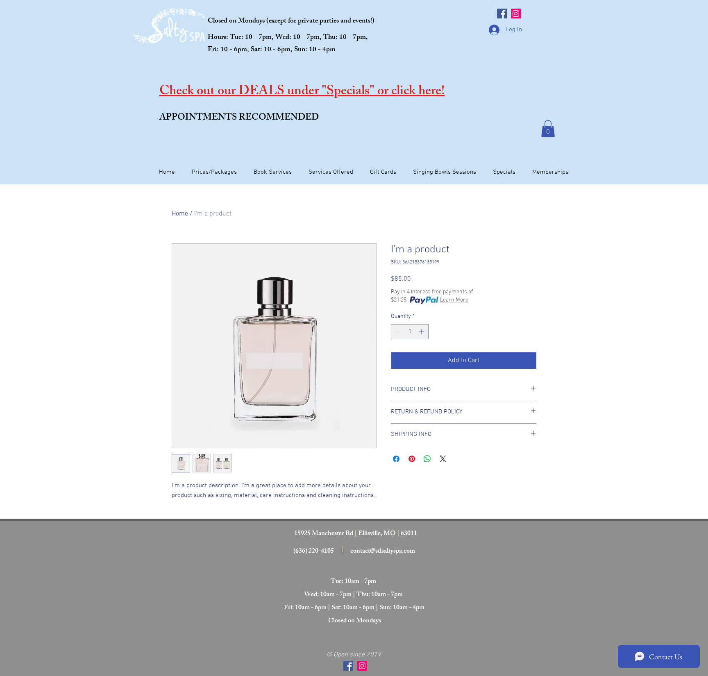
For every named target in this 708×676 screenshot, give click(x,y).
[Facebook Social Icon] (502, 13)
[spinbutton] (409, 331)
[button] (548, 128)
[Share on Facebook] (396, 459)
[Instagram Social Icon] (516, 13)
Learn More (454, 300)
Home (180, 214)
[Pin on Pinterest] (412, 459)
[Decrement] (397, 331)
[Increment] (422, 331)
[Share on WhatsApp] (427, 459)
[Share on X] (443, 459)
